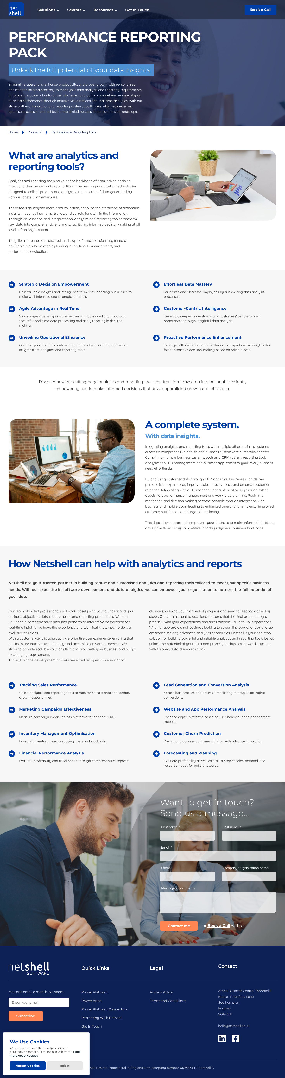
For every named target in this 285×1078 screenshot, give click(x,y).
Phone (166, 868)
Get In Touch (137, 10)
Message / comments (178, 888)
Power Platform (94, 992)
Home (13, 132)
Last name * (232, 827)
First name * (170, 827)
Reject (65, 1066)
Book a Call (260, 10)
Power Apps (91, 1001)
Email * (166, 847)
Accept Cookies (28, 1066)
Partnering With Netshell (102, 1018)
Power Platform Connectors (104, 1009)
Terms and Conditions (168, 1001)
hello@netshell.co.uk (234, 1026)
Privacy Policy (161, 992)
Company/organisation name (246, 868)
